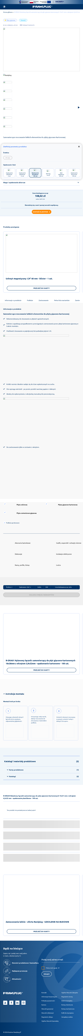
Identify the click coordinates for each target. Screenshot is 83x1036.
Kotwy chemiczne (67, 1005)
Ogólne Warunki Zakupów (69, 992)
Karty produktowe (44, 770)
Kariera (44, 1005)
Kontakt (44, 992)
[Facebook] (11, 1003)
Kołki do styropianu (67, 1013)
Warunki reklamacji (48, 1013)
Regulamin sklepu (47, 1017)
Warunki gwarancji (47, 1009)
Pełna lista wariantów (61, 300)
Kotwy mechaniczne (67, 1009)
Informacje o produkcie (13, 300)
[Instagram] (23, 1003)
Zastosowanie (43, 300)
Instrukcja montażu (15, 693)
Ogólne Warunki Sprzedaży (50, 1021)
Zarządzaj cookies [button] (67, 1017)
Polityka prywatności (48, 1001)
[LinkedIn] (17, 1003)
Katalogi (44, 776)
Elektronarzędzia (66, 1001)
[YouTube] (5, 1003)
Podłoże (30, 300)
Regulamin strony (67, 997)
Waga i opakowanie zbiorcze (14, 182)
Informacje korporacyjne (49, 997)
